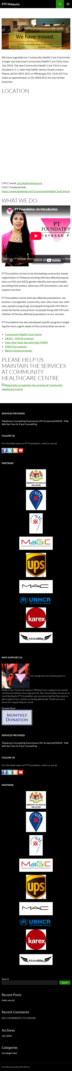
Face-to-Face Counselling (24, 424)
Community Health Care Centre (23, 334)
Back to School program (18, 350)
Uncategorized (9, 1053)
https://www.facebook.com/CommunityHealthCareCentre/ (36, 191)
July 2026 (7, 1035)
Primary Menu (68, 4)
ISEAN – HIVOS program (19, 338)
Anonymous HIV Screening (40, 421)
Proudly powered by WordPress (16, 1067)
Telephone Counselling (13, 421)
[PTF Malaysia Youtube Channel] (20, 450)
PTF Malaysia (11, 4)
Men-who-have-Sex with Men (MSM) (26, 342)
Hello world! (8, 1000)
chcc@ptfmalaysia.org (29, 183)
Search (5, 978)
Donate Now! (9, 708)
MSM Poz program (16, 346)
